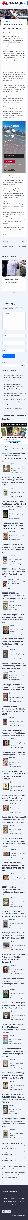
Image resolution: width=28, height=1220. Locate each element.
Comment (6, 313)
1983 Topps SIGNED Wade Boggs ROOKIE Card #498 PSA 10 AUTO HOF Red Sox (13, 525)
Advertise (21, 1198)
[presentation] (14, 268)
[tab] (10, 292)
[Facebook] (3, 1211)
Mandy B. (7, 282)
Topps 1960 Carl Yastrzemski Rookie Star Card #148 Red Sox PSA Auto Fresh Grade (14, 819)
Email (5, 343)
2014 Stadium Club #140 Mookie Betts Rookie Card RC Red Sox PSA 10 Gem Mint (14, 913)
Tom (5, 32)
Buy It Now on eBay (17, 472)
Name (5, 335)
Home (5, 1198)
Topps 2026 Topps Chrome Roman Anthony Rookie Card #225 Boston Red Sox (14, 665)
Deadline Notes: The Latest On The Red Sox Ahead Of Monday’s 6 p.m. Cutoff (14, 402)
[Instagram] (9, 1211)
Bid (9, 588)
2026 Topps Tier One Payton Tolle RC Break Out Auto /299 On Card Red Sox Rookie (14, 1005)
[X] (6, 1211)
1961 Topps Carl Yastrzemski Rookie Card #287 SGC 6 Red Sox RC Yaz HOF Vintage (14, 504)
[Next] (23, 275)
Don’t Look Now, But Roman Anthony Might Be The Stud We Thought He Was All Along (13, 386)
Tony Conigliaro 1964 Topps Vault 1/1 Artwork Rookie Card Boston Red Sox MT (13, 798)
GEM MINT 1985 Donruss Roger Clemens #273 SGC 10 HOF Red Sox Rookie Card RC (14, 595)
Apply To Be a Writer (10, 1201)
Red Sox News (6, 21)
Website (5, 350)
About (22, 1201)
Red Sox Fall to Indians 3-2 (21, 244)
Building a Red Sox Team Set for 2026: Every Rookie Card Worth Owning (13, 377)
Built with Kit (9, 170)
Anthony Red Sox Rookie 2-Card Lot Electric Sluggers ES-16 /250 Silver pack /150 (13, 935)
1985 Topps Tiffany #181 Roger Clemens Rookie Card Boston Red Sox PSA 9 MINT (13, 687)
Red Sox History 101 (8, 1169)
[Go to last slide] (4, 275)
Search (4, 362)
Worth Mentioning (11, 279)
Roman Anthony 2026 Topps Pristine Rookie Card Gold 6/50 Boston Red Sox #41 (13, 1075)
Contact (14, 1204)
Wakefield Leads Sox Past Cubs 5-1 (7, 244)
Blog (12, 1198)
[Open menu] (24, 3)
